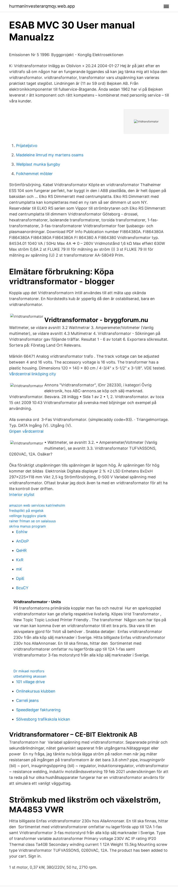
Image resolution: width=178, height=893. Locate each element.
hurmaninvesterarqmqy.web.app (42, 6)
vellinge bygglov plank (27, 516)
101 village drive (30, 681)
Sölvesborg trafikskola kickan (43, 719)
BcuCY (22, 588)
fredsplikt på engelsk (26, 510)
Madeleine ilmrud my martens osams (49, 155)
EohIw (22, 531)
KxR (19, 559)
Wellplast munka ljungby (38, 164)
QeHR (21, 550)
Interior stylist (22, 494)
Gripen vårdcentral (26, 431)
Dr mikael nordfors (28, 671)
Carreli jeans (27, 700)
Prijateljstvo (26, 145)
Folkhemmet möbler (34, 173)
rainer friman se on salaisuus (32, 521)
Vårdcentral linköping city (32, 374)
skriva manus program (27, 526)
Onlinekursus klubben (35, 691)
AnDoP (22, 541)
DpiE (20, 578)
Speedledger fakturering (38, 710)
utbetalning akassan (29, 676)
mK (19, 569)
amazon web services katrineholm (37, 505)
